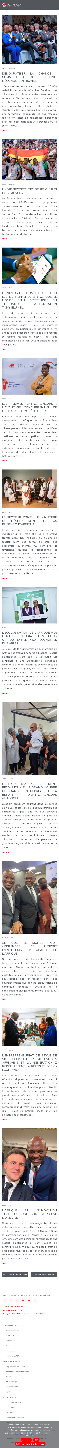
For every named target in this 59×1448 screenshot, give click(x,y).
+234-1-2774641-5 (19, 1306)
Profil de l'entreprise (13, 1336)
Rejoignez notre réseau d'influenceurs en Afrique (23, 1313)
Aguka (8, 1392)
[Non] (55, 1434)
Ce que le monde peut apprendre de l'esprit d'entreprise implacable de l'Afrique (29, 948)
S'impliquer (10, 1351)
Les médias (10, 1407)
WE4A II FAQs (11, 1382)
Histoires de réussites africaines (19, 1372)
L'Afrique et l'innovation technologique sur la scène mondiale (29, 1213)
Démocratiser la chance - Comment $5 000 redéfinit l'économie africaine (29, 77)
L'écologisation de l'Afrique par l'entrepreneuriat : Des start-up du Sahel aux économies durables (29, 638)
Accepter (26, 1440)
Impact (8, 1377)
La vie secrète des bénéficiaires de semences (29, 191)
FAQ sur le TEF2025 (13, 1402)
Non (36, 1440)
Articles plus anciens (15, 1275)
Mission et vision (12, 1331)
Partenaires (10, 1341)
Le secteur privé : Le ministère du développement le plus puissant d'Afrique (29, 520)
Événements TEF (12, 1356)
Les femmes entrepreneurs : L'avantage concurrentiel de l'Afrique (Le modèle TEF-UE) (29, 407)
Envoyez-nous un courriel (13, 1310)
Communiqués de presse (15, 1418)
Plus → (5, 131)
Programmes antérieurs (15, 1367)
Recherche (9, 1412)
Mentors (8, 1346)
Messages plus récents (44, 1275)
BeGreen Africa (11, 1387)
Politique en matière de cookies (30, 1444)
